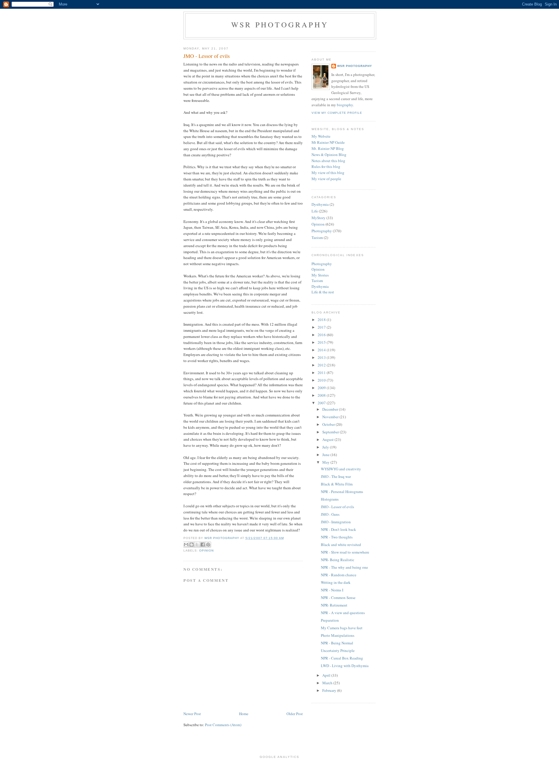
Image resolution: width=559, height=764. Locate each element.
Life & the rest (323, 292)
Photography (322, 230)
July (326, 447)
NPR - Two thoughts (337, 537)
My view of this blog (328, 172)
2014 (322, 349)
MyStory (319, 217)
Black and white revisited (341, 544)
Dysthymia (320, 204)
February (329, 690)
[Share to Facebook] (203, 544)
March (327, 682)
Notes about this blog (328, 160)
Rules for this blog (326, 166)
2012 (322, 365)
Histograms (330, 499)
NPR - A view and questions (343, 612)
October (329, 424)
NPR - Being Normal (337, 643)
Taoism (317, 237)
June (326, 454)
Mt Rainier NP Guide (328, 142)
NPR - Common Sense (338, 597)
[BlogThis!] (191, 544)
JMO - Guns (330, 514)
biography (345, 104)
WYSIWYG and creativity (341, 468)
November (330, 416)
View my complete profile (337, 112)
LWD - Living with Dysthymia (345, 665)
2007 (322, 402)
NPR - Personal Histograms (342, 491)
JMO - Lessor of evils (337, 506)
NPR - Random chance (338, 574)
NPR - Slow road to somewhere (345, 552)
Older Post (294, 713)
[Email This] (186, 544)
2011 (322, 372)
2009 (322, 387)
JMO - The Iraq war (336, 476)
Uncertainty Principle (338, 650)
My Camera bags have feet (341, 627)
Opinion (206, 550)
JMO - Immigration (336, 521)
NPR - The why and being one (344, 567)
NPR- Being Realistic (337, 559)
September (331, 432)
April (326, 675)
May (326, 462)
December (330, 409)
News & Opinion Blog (329, 154)
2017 (322, 327)
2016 (322, 334)
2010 (322, 380)
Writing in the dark (336, 582)
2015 (322, 342)
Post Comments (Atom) (223, 724)
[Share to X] (197, 544)
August (328, 439)
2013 (322, 357)
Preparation (330, 620)
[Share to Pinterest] (208, 544)
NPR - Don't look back (338, 529)
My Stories (320, 275)
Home (243, 713)
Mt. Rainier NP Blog (328, 148)
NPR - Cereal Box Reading (342, 658)
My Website (321, 136)
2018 (322, 319)
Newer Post (192, 713)
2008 (322, 395)
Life (315, 211)
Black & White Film (337, 484)
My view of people (326, 178)
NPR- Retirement (334, 605)
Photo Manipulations (337, 635)
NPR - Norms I (332, 590)
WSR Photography (279, 24)
